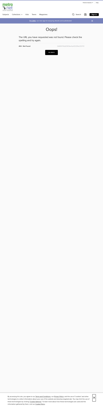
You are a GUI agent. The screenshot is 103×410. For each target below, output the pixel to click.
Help (97, 3)
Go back (51, 52)
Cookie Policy (40, 404)
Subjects (6, 14)
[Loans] (85, 15)
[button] (88, 3)
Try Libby (32, 21)
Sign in (94, 14)
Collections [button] (16, 14)
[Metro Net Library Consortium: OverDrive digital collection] (7, 7)
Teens (34, 14)
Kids (27, 14)
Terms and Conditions (43, 397)
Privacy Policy (59, 397)
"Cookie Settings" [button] (35, 402)
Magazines (43, 14)
